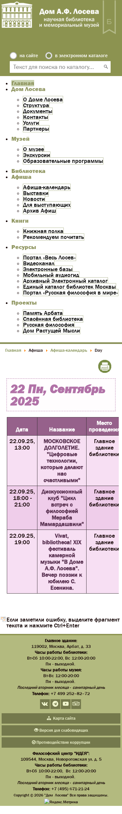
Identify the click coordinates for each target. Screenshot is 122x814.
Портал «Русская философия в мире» (70, 292)
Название (62, 429)
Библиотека (28, 171)
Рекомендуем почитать (53, 237)
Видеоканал (38, 263)
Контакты (35, 117)
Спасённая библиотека (53, 319)
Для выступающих (47, 205)
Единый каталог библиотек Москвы (69, 286)
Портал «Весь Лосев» (49, 257)
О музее (33, 149)
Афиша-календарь (46, 187)
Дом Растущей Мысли (51, 330)
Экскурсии (36, 155)
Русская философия (48, 325)
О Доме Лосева (43, 99)
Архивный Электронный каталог (65, 281)
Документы (37, 111)
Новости (34, 199)
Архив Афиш (39, 210)
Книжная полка (43, 231)
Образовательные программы (63, 161)
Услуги (31, 123)
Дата (22, 429)
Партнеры (36, 128)
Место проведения (104, 426)
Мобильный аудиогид (51, 275)
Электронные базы (48, 269)
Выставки (35, 193)
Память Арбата (43, 313)
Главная (22, 83)
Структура (36, 105)
